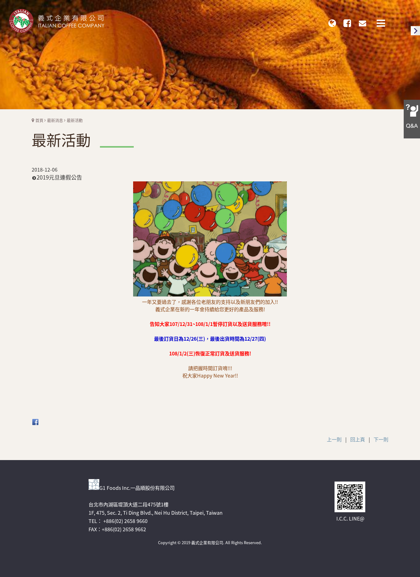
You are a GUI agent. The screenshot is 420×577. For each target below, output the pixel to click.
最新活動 (75, 120)
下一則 (381, 439)
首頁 (39, 120)
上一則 (334, 439)
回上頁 (357, 439)
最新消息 (55, 120)
